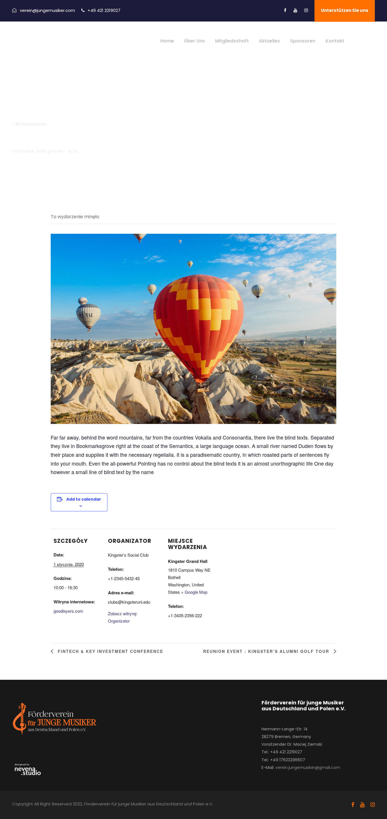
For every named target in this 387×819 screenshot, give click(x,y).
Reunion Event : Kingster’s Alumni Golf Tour (267, 651)
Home (167, 41)
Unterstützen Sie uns (344, 10)
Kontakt (335, 41)
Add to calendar (83, 499)
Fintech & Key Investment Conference (109, 651)
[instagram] (306, 10)
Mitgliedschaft (232, 41)
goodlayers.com (68, 611)
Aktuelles (269, 41)
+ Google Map (194, 592)
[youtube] (295, 10)
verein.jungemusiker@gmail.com (307, 767)
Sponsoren (302, 41)
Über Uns (194, 41)
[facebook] (285, 10)
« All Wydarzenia (29, 124)
